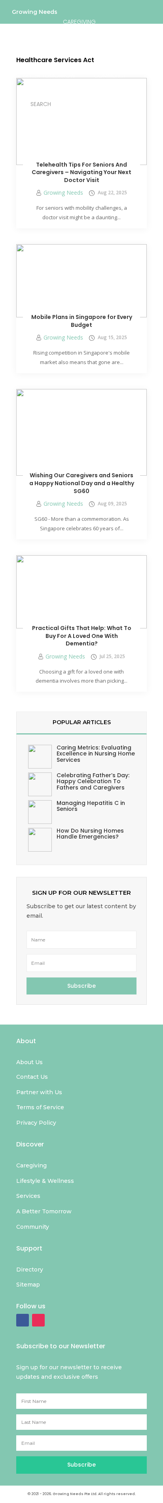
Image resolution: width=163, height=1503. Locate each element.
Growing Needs (34, 13)
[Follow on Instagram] (38, 1320)
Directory (82, 102)
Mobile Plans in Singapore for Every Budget (81, 321)
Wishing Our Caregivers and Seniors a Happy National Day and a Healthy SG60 (81, 483)
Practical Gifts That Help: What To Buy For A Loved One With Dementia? (81, 635)
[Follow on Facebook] (22, 1320)
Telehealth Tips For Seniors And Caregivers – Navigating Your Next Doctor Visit (81, 172)
